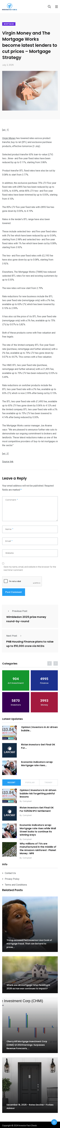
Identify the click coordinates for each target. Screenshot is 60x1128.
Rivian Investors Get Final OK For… (38, 746)
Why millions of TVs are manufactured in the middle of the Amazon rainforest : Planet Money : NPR (38, 848)
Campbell (27, 801)
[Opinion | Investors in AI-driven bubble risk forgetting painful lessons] (9, 733)
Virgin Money (9, 138)
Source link (7, 461)
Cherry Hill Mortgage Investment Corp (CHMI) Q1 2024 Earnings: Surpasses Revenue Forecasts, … (27, 1045)
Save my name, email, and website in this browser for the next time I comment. (30, 568)
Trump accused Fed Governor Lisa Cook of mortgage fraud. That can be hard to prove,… (29, 944)
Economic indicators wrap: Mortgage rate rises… (37, 763)
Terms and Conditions (16, 884)
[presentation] (49, 663)
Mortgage (9, 24)
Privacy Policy (12, 879)
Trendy (48, 783)
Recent (11, 783)
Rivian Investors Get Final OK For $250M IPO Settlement (37, 809)
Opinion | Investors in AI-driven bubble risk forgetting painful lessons (38, 793)
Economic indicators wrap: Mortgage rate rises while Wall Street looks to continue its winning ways (38, 829)
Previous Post (19, 611)
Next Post (11, 635)
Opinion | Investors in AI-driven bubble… (39, 728)
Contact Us (10, 873)
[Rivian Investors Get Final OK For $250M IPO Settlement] (9, 750)
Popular (30, 783)
